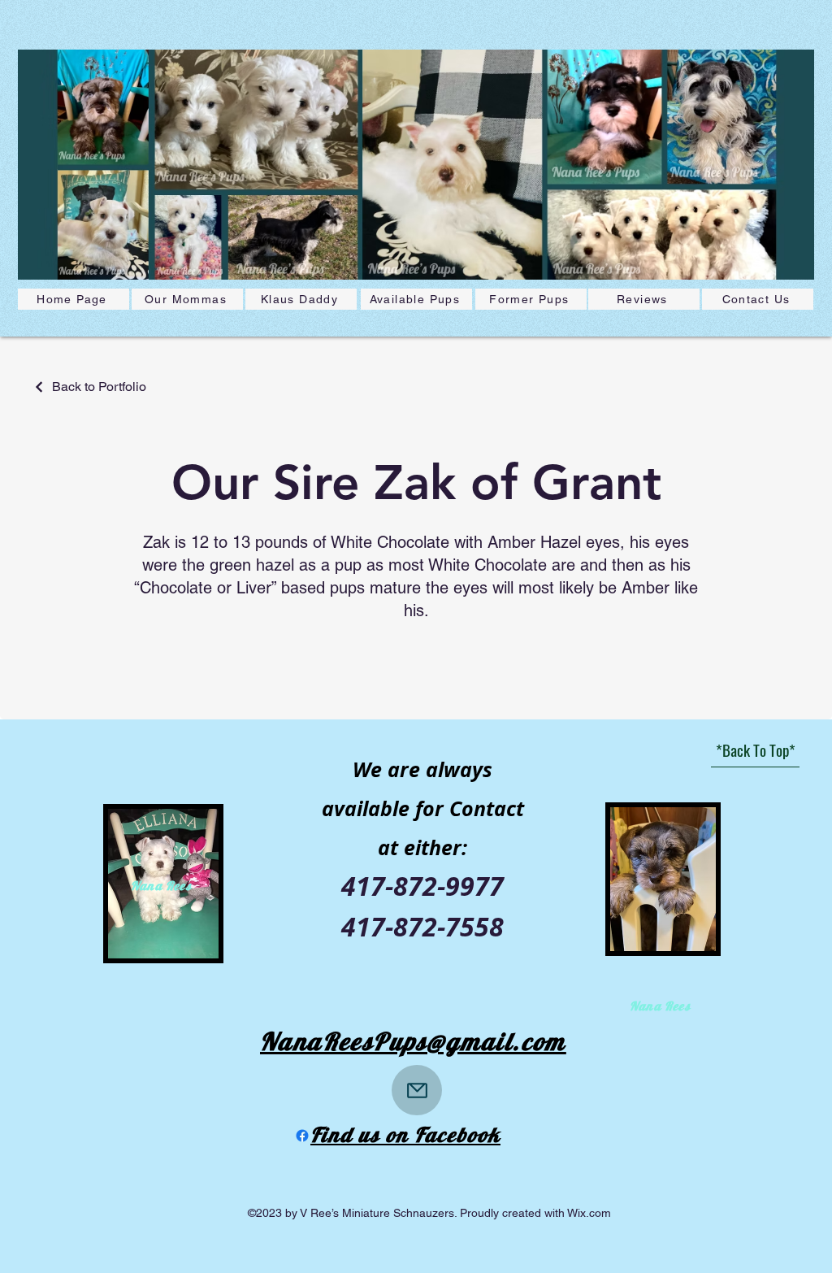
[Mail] (417, 1090)
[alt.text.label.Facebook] (302, 1135)
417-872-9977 (422, 885)
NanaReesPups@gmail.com (413, 1041)
